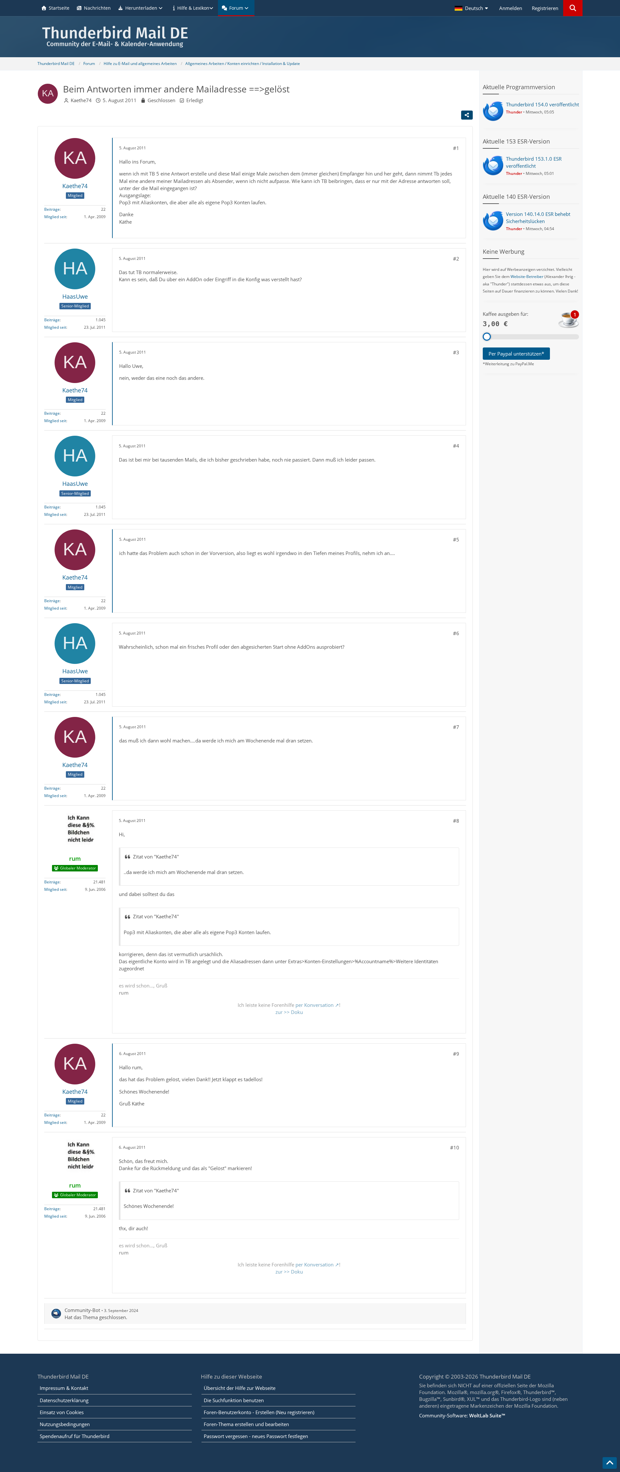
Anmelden (510, 8)
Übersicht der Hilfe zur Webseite (239, 1388)
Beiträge (52, 209)
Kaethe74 (81, 100)
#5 (456, 539)
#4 (456, 446)
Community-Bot (82, 1310)
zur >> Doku (289, 1012)
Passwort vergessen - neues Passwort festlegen (256, 1436)
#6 (456, 633)
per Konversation (314, 1005)
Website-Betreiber (527, 276)
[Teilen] (467, 115)
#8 (456, 820)
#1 (456, 148)
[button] (472, 8)
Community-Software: (462, 1415)
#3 (456, 352)
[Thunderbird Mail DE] (310, 37)
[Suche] (573, 8)
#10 (454, 1147)
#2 (456, 258)
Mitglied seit (55, 216)
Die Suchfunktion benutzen (234, 1400)
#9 (456, 1054)
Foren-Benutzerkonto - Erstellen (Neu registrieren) (259, 1412)
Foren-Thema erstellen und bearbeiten (246, 1424)
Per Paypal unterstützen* (516, 353)
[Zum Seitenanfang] (610, 1463)
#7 (456, 727)
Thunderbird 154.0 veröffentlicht (542, 104)
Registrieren (545, 8)
